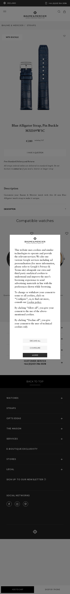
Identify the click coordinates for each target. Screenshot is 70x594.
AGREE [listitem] (35, 355)
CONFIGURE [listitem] (35, 348)
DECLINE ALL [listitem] (35, 341)
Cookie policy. (34, 302)
